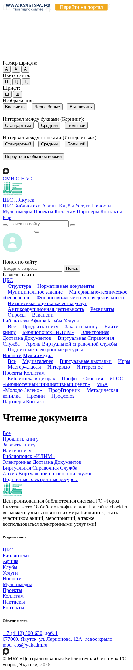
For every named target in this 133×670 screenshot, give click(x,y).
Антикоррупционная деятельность (46, 309)
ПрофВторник (64, 390)
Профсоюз (62, 396)
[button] (7, 217)
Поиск (72, 268)
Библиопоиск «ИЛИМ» (48, 332)
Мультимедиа (17, 211)
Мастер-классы (24, 367)
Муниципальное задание (35, 292)
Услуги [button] (71, 320)
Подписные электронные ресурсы (45, 349)
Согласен (14, 56)
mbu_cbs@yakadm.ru (25, 645)
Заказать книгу (81, 326)
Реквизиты (102, 309)
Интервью (58, 367)
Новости (101, 205)
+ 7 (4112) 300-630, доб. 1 (30, 633)
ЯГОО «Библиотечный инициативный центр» (63, 381)
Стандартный (18, 125)
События (93, 378)
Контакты (111, 211)
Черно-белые (47, 106)
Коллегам (65, 211)
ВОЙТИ (18, 230)
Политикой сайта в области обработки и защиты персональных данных (64, 30)
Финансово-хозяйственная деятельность (81, 297)
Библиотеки (27, 205)
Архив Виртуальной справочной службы (71, 344)
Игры (124, 361)
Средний (49, 125)
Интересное (90, 367)
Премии (36, 396)
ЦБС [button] (8, 280)
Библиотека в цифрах (31, 378)
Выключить (81, 106)
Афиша (50, 205)
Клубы (66, 205)
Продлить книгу (40, 326)
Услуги (83, 205)
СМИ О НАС (17, 178)
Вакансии (43, 315)
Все (12, 326)
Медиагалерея (37, 361)
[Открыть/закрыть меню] (36, 232)
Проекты (43, 211)
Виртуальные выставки (86, 361)
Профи (69, 378)
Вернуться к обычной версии (33, 156)
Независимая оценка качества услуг (47, 303)
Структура (19, 286)
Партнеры (88, 211)
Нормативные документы (65, 286)
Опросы (17, 315)
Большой (76, 125)
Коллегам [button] (34, 372)
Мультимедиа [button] (38, 355)
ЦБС (8, 205)
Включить (15, 106)
